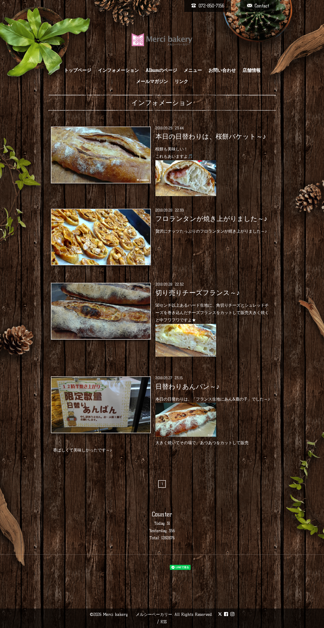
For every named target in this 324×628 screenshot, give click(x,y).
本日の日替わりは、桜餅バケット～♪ (210, 136)
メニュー (193, 70)
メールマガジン (152, 81)
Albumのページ (161, 70)
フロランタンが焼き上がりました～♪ (211, 219)
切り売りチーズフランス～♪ (197, 293)
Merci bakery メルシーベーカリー (137, 614)
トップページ (77, 70)
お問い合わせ (222, 70)
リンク (181, 81)
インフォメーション (118, 70)
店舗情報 (251, 70)
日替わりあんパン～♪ (187, 386)
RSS (163, 621)
